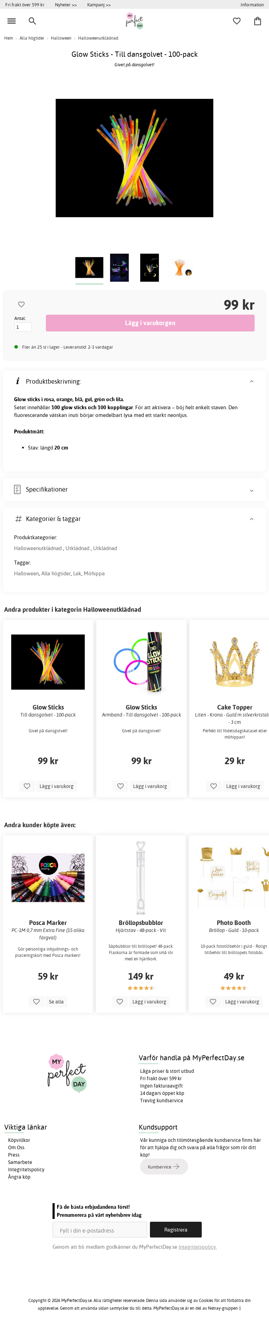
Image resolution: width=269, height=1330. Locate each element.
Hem (8, 38)
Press (14, 1155)
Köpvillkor (19, 1140)
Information (252, 4)
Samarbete (20, 1162)
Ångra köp (19, 1177)
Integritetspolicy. (198, 1246)
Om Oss (16, 1147)
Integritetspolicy (26, 1169)
